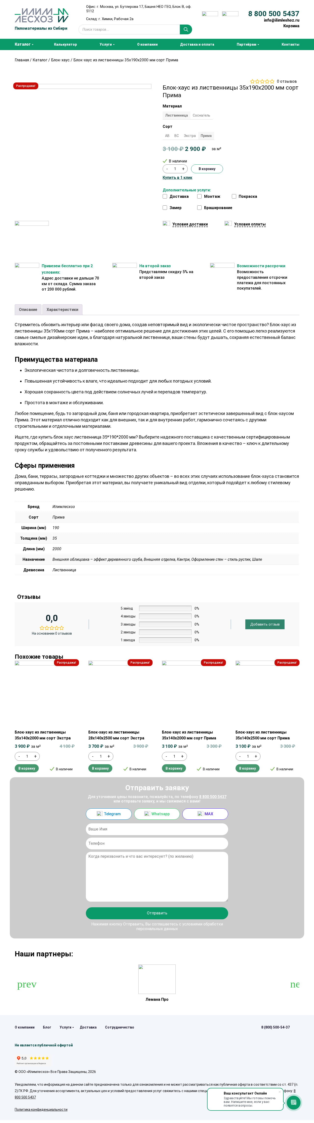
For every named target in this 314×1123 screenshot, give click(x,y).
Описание (28, 309)
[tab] (28, 309)
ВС (176, 136)
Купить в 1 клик (177, 178)
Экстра (190, 136)
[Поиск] (186, 29)
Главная (22, 60)
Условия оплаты (250, 224)
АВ (167, 136)
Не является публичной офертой (44, 1045)
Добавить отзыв (265, 624)
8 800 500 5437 (273, 14)
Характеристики (62, 309)
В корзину (207, 169)
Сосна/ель (201, 115)
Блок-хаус (60, 60)
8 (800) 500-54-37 (275, 1027)
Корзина (291, 26)
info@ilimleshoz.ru (281, 20)
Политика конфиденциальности (41, 1109)
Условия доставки (190, 224)
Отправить (157, 913)
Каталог (40, 60)
